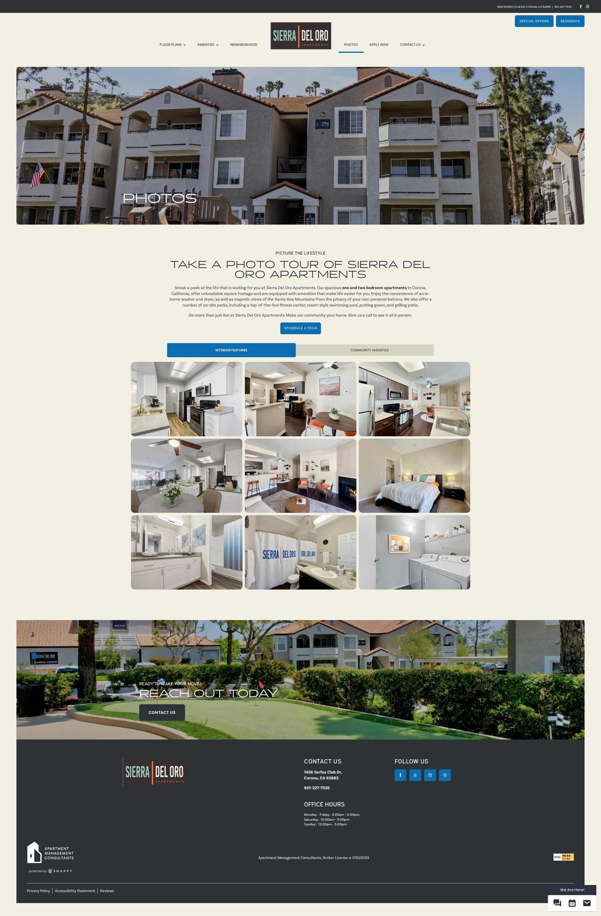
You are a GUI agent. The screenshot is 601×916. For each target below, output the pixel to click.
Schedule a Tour (300, 328)
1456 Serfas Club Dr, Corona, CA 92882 (524, 6)
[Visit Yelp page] (587, 6)
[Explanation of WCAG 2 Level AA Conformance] (563, 857)
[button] (534, 21)
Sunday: (310, 824)
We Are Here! (572, 890)
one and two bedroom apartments (374, 287)
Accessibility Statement (75, 891)
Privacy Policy (38, 891)
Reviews (107, 891)
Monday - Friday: (317, 815)
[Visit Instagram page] (445, 775)
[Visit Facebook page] (580, 6)
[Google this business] (430, 775)
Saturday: (311, 819)
